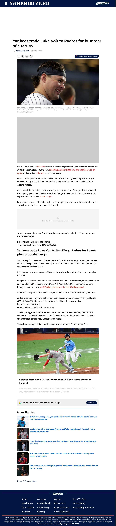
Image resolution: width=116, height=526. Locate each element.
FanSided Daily (44, 503)
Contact (57, 499)
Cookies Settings (61, 511)
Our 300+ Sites (79, 499)
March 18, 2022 (49, 245)
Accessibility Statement (83, 507)
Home (19, 481)
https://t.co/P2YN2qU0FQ (28, 304)
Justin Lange (45, 196)
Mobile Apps (27, 503)
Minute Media (14, 518)
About (24, 499)
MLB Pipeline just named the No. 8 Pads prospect (61, 287)
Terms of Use (28, 507)
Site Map (41, 511)
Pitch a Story (60, 503)
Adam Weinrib (22, 51)
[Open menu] (6, 3)
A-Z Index (26, 511)
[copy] (31, 56)
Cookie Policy (43, 507)
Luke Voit (40, 173)
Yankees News (30, 481)
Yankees (41, 167)
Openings (41, 499)
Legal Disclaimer (61, 507)
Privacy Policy (79, 503)
